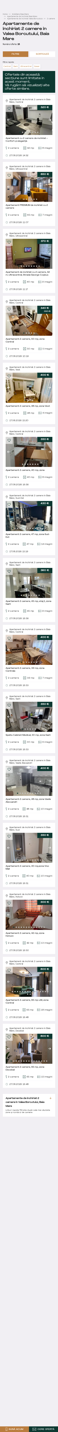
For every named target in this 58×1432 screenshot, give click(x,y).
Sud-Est (20, 498)
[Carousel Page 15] (45, 991)
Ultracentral (25, 66)
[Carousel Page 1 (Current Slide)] (20, 132)
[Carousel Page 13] (43, 528)
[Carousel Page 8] (37, 132)
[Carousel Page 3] (25, 132)
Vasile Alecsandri (24, 763)
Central (7, 66)
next (49, 119)
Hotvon (19, 897)
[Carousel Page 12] (40, 528)
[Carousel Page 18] (30, 994)
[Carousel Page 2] (22, 132)
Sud (18, 830)
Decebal (20, 1031)
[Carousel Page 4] (27, 132)
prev (8, 119)
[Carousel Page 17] (27, 994)
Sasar (37, 66)
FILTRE (15, 54)
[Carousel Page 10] (35, 528)
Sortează (42, 54)
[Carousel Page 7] (35, 132)
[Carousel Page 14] (45, 528)
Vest (18, 370)
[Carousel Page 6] (32, 132)
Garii (15, 66)
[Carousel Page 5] (30, 132)
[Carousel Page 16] (48, 991)
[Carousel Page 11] (37, 528)
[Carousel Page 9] (39, 266)
